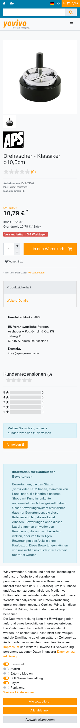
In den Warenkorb (48, 249)
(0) (33, 171)
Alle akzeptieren (40, 701)
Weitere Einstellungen (18, 692)
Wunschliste (15, 261)
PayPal (15, 683)
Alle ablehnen (40, 710)
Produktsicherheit (19, 287)
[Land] (52, 3)
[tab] (40, 287)
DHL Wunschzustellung (26, 678)
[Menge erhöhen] (17, 246)
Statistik (15, 669)
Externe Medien (21, 673)
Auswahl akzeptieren (40, 719)
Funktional (17, 687)
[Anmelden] (5, 3)
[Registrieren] (12, 3)
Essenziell (17, 664)
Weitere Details (17, 300)
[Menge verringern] (17, 252)
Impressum (11, 647)
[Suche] (71, 12)
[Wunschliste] (58, 3)
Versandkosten (36, 272)
